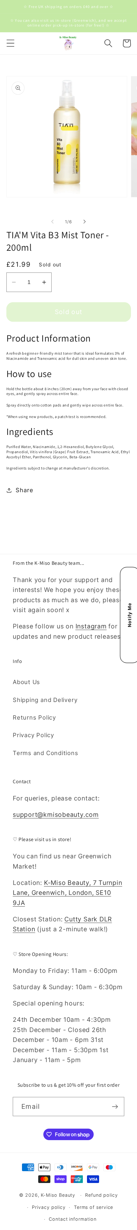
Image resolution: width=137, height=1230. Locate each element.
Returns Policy (34, 717)
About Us (26, 681)
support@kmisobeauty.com (56, 814)
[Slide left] (52, 222)
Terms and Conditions (45, 752)
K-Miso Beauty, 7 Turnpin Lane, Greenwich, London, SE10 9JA (67, 893)
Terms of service (93, 1207)
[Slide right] (85, 222)
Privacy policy (49, 1207)
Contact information (72, 1219)
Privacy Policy (33, 734)
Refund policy (101, 1195)
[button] (10, 43)
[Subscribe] (115, 1106)
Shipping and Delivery (45, 699)
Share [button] (24, 489)
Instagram (91, 626)
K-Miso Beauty (58, 1195)
